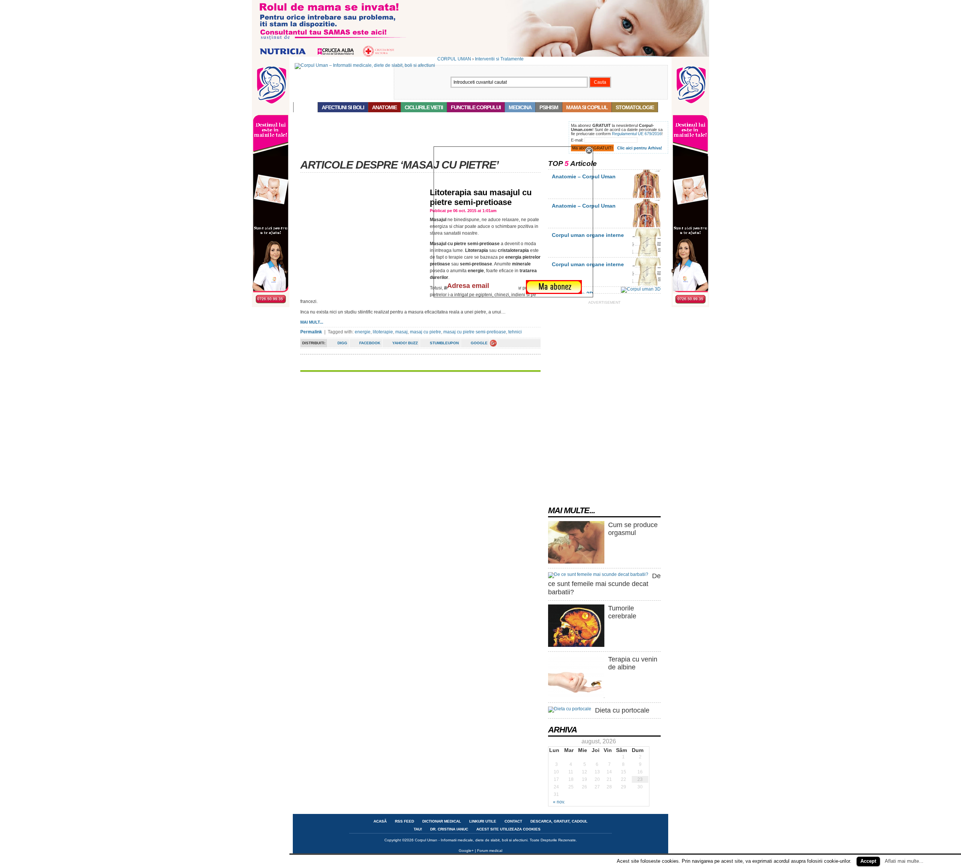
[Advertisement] (429, 138)
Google (479, 343)
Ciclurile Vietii (424, 107)
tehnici (515, 332)
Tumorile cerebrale (622, 612)
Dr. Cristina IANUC (449, 829)
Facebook (369, 343)
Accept (868, 861)
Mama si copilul (587, 107)
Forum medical (489, 850)
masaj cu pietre (425, 332)
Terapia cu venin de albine (632, 663)
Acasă (305, 107)
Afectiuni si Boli (343, 107)
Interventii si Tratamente (499, 59)
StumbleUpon (444, 343)
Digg (342, 343)
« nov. (559, 802)
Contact (513, 821)
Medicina (520, 107)
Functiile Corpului (476, 107)
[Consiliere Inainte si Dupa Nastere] (480, 55)
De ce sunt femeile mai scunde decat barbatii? (604, 584)
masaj (401, 332)
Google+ (466, 850)
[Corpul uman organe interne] (647, 255)
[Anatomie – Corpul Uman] (647, 196)
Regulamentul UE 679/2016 (636, 133)
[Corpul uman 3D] (641, 289)
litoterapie (383, 332)
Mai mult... (311, 322)
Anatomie (384, 107)
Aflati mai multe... (904, 861)
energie (363, 332)
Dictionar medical (441, 821)
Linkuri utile (482, 821)
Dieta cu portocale (622, 710)
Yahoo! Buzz (405, 343)
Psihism (548, 107)
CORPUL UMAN (454, 59)
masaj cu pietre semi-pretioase (474, 332)
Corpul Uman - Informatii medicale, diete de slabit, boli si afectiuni (471, 840)
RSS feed (404, 821)
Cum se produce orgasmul (633, 529)
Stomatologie (635, 107)
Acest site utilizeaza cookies (508, 829)
